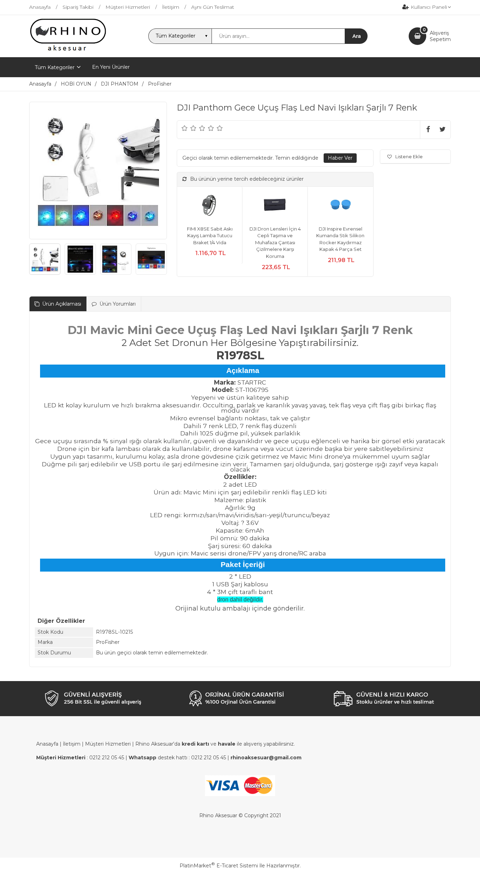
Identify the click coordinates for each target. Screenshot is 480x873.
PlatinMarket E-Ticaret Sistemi (219, 865)
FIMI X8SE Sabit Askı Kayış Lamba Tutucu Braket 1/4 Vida (210, 235)
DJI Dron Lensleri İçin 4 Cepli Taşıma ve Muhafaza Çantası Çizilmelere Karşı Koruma (275, 242)
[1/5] (184, 128)
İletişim (71, 744)
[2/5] (189, 128)
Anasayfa (47, 744)
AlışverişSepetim (440, 36)
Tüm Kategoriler (54, 67)
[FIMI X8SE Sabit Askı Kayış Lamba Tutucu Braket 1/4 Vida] (209, 206)
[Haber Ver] (340, 158)
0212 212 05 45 (106, 757)
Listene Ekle (409, 156)
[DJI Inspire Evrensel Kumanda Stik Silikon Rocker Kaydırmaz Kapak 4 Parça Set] (340, 206)
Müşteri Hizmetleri (108, 744)
